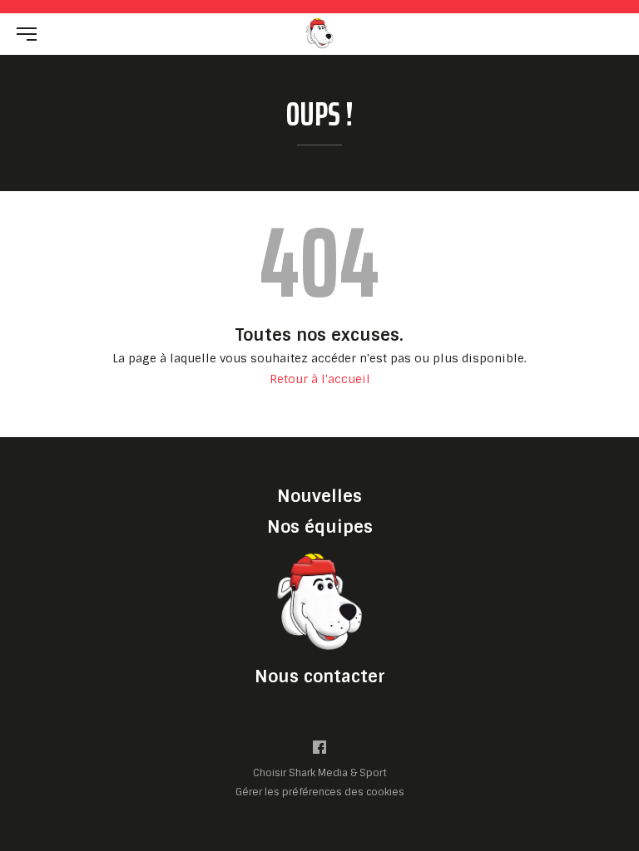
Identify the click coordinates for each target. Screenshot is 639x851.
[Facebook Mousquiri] (319, 750)
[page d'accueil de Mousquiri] (319, 32)
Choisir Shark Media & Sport (320, 773)
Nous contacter (320, 676)
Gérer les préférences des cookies (319, 791)
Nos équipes (320, 527)
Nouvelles (319, 496)
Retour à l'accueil (320, 379)
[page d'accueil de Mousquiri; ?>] (319, 601)
